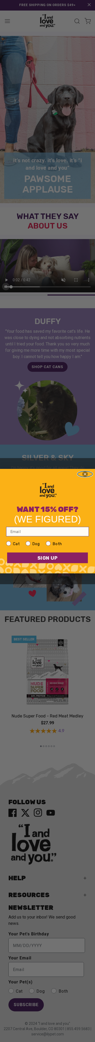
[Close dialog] (85, 474)
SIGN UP (47, 558)
